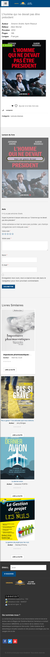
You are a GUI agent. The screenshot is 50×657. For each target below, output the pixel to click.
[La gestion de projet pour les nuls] (17, 519)
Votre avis (6, 238)
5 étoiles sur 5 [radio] (13, 234)
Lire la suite (10, 370)
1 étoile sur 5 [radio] (3, 234)
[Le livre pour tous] (23, 3)
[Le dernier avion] (17, 458)
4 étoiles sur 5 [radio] (10, 234)
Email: (5, 567)
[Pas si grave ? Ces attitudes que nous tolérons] (17, 397)
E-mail (5, 265)
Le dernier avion (17, 481)
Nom (4, 255)
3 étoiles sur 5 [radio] (8, 234)
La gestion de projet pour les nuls (17, 542)
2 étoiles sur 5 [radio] (5, 234)
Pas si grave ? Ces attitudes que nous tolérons (17, 420)
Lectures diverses (17, 116)
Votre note (6, 231)
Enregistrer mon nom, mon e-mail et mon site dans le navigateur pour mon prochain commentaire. (24, 279)
